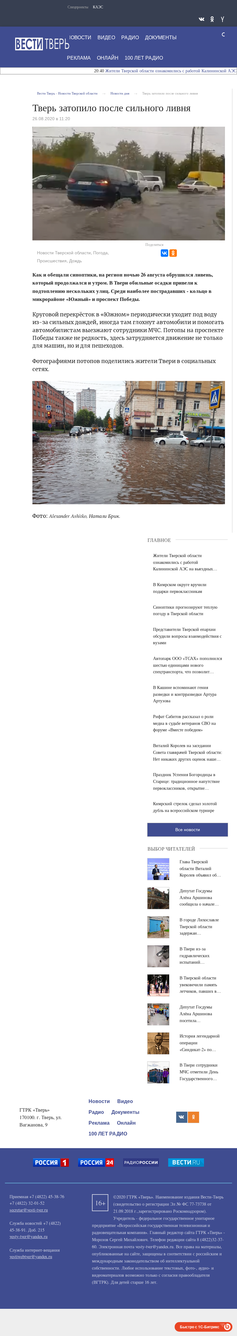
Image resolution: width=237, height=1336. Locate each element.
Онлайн (107, 58)
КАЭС (98, 6)
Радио (130, 37)
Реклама (79, 58)
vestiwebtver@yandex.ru (31, 1256)
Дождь (75, 260)
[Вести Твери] (42, 44)
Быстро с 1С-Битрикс (199, 1327)
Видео (106, 37)
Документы (161, 37)
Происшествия (52, 260)
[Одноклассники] (173, 253)
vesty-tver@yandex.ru (29, 1236)
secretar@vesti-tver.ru (29, 1210)
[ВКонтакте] (164, 253)
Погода (100, 252)
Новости (79, 37)
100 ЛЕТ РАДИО (144, 58)
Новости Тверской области (64, 252)
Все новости (187, 829)
